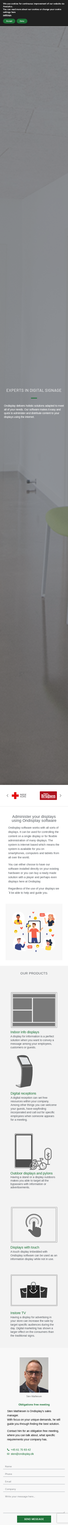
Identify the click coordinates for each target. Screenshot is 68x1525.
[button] (7, 795)
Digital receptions (23, 1093)
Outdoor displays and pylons (31, 1173)
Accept (9, 21)
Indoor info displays (24, 1032)
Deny (22, 21)
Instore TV (18, 1313)
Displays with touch (24, 1247)
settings (7, 15)
